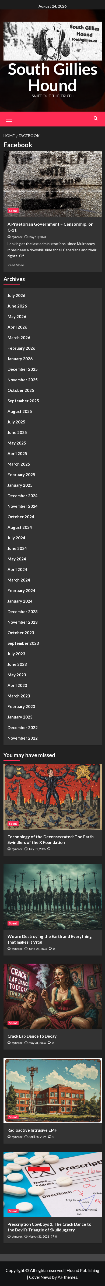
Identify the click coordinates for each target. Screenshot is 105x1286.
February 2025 (21, 474)
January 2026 (20, 358)
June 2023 (17, 664)
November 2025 (23, 379)
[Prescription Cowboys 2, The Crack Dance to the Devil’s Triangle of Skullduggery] (53, 1184)
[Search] (95, 118)
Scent (13, 210)
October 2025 (21, 390)
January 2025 (20, 485)
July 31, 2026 (37, 849)
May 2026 (17, 316)
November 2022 (23, 738)
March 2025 (19, 464)
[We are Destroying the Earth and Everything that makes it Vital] (53, 897)
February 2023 (21, 706)
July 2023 (16, 653)
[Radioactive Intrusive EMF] (53, 1090)
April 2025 (17, 453)
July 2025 (16, 421)
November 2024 (23, 506)
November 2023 (23, 622)
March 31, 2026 (39, 1236)
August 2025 (20, 411)
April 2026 (17, 327)
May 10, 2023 (37, 237)
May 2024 (17, 558)
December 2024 (23, 495)
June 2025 (17, 432)
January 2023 (20, 716)
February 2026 (21, 348)
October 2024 (21, 516)
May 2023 (17, 674)
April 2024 (17, 569)
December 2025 (23, 369)
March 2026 (19, 337)
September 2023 (23, 643)
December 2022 (23, 727)
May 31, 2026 (37, 1042)
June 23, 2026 (38, 948)
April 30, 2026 (37, 1136)
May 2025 (17, 442)
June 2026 (17, 305)
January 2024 (20, 601)
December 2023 (23, 611)
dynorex (17, 237)
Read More (16, 265)
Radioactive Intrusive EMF (32, 1130)
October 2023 (21, 632)
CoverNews (40, 1277)
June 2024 (17, 548)
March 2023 (19, 695)
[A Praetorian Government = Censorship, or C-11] (53, 184)
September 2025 (23, 400)
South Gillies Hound (52, 77)
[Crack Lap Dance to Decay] (53, 996)
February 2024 (21, 590)
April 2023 (17, 685)
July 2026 (16, 295)
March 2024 (19, 579)
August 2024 (20, 527)
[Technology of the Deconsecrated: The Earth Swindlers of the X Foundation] (53, 797)
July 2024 (16, 537)
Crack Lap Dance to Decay (32, 1036)
